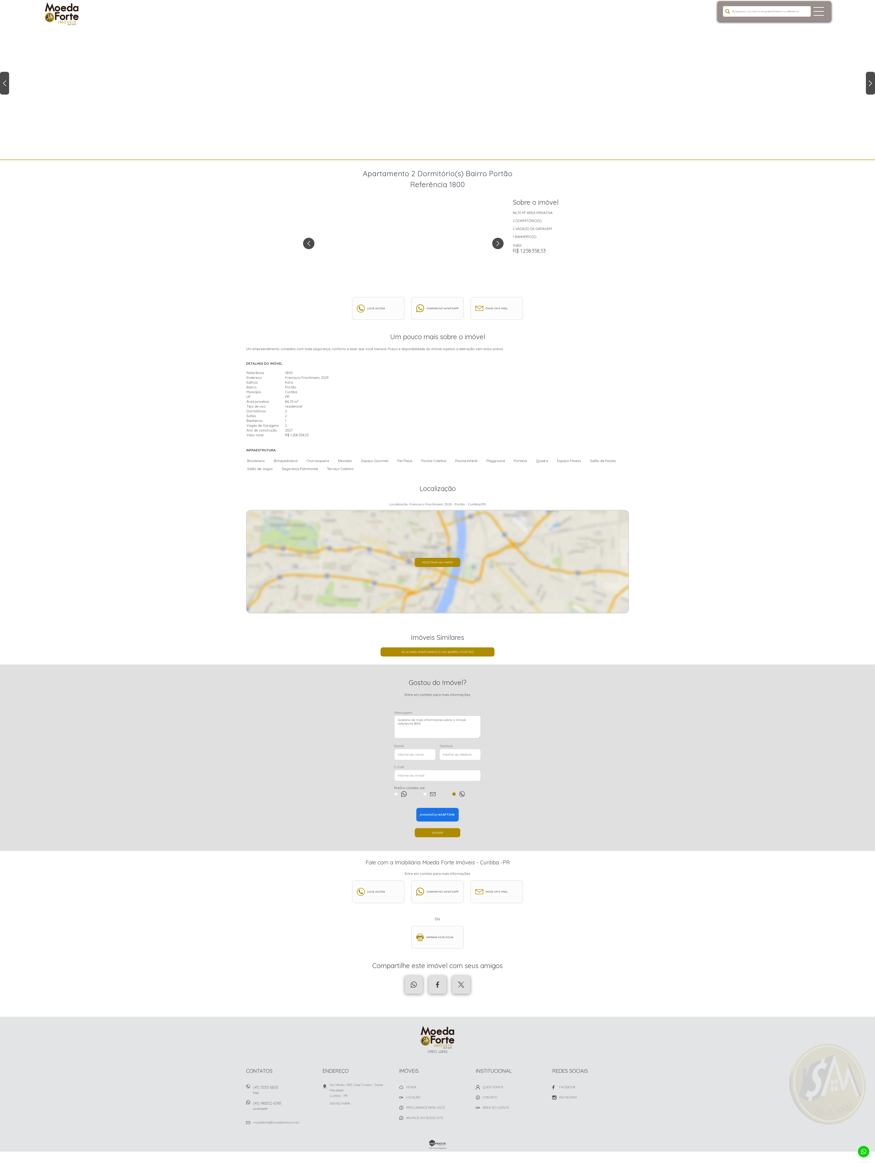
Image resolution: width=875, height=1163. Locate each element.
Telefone (446, 746)
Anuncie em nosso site (424, 1118)
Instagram (568, 1097)
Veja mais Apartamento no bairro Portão (437, 652)
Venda (411, 1087)
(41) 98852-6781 (267, 1106)
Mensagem (403, 713)
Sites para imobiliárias (438, 1148)
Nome (399, 746)
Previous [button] (4, 83)
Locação (413, 1097)
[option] (437, 80)
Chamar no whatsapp (442, 308)
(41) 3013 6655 (265, 1090)
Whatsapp (414, 985)
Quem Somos (493, 1087)
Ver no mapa (339, 1103)
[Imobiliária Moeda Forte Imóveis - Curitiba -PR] (73, 13)
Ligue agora (376, 308)
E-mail (399, 767)
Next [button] (870, 83)
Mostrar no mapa (437, 562)
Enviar (437, 833)
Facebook (437, 985)
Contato (490, 1097)
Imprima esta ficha (439, 937)
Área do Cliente (496, 1108)
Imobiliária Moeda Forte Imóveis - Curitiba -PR (437, 1037)
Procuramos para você (425, 1108)
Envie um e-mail (497, 308)
